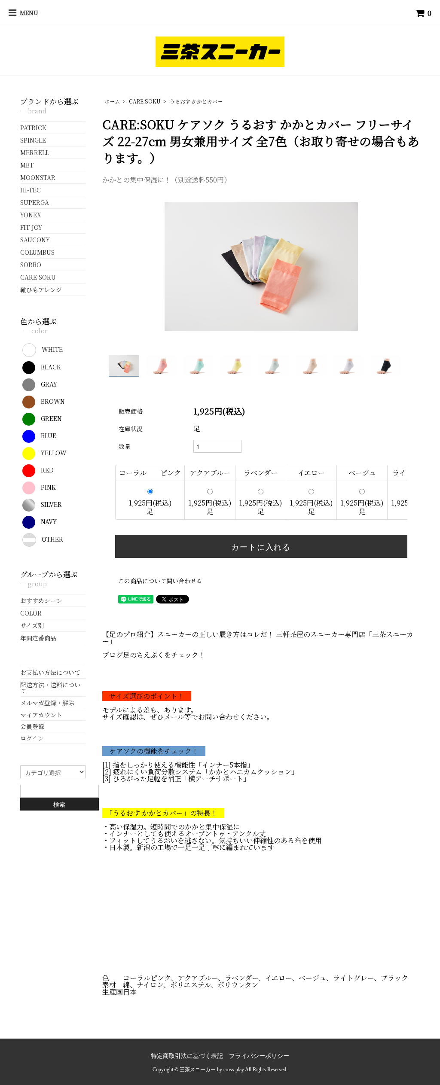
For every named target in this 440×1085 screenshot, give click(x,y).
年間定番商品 (38, 638)
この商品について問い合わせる (160, 580)
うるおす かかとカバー (196, 101)
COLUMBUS (37, 252)
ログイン (32, 738)
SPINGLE (33, 140)
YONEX (30, 215)
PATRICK (33, 128)
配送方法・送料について (50, 688)
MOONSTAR (37, 177)
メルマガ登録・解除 (47, 703)
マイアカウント (41, 715)
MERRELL (34, 152)
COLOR (31, 613)
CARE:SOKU (145, 101)
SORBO (30, 265)
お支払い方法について (50, 672)
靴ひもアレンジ (41, 289)
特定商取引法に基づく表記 (187, 1056)
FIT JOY (31, 227)
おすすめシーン (41, 600)
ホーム (112, 101)
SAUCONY (35, 240)
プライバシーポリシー (259, 1056)
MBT (27, 165)
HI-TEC (30, 190)
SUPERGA (34, 202)
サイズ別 (32, 625)
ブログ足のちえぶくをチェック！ (153, 655)
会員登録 (32, 726)
